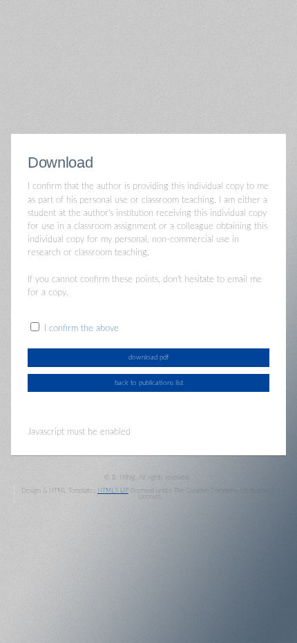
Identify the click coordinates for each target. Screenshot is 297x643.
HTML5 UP (112, 491)
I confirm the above (81, 328)
